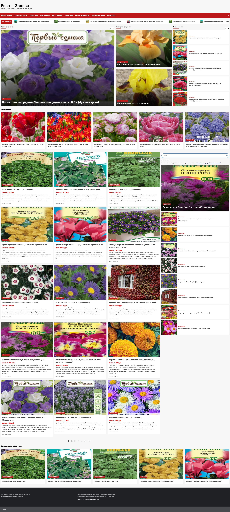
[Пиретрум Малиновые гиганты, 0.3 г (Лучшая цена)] (169, 327)
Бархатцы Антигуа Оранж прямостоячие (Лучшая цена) (132, 360)
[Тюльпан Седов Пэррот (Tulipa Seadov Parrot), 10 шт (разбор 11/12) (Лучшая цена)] (23, 127)
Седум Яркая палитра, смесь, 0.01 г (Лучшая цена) (194, 313)
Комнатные (34, 15)
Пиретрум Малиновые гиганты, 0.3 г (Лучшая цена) (194, 328)
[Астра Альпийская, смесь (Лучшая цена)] (134, 397)
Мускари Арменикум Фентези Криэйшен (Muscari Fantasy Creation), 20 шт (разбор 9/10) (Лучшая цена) (207, 145)
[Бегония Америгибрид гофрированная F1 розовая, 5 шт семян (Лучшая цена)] (180, 52)
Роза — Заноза (15, 6)
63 (84, 441)
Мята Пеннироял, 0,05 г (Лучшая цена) (121, 21)
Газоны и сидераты (82, 15)
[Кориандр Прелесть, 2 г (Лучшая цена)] (134, 169)
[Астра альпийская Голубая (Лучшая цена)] (80, 282)
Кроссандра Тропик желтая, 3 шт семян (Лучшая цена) (43, 21)
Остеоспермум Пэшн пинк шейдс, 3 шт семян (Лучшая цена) (197, 251)
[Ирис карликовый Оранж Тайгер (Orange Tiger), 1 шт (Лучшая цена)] (144, 48)
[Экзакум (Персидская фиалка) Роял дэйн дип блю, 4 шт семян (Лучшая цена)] (180, 37)
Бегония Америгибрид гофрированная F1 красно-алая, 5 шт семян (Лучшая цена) (206, 69)
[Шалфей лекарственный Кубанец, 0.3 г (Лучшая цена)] (80, 169)
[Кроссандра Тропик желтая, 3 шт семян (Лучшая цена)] (180, 83)
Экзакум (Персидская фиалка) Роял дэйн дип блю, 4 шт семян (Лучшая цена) (205, 38)
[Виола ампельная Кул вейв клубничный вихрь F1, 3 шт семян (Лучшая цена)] (80, 339)
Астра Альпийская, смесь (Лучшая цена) (125, 417)
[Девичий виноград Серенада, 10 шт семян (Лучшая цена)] (134, 282)
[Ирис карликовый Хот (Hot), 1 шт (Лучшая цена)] (144, 87)
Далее (89, 441)
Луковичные (45, 15)
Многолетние (57, 15)
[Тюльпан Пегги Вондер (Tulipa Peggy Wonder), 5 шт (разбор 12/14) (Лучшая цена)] (115, 127)
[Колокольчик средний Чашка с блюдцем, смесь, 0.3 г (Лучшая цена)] (27, 397)
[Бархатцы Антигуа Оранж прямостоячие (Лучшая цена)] (134, 339)
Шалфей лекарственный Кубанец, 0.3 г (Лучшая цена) (157, 21)
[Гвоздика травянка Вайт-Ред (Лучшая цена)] (27, 282)
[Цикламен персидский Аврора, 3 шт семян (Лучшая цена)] (180, 99)
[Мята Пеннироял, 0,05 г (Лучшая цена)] (27, 169)
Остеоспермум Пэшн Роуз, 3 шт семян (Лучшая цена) (23, 360)
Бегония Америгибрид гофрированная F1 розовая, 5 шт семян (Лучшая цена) (205, 53)
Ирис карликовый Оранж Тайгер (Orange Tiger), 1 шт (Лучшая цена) (139, 65)
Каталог (3, 509)
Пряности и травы (98, 15)
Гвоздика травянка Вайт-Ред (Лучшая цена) (20, 302)
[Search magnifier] (227, 155)
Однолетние (68, 15)
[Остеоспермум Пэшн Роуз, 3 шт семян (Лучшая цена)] (27, 339)
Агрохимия (111, 15)
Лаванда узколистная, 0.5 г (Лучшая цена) (32, 102)
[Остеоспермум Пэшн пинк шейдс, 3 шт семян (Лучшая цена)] (169, 250)
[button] (228, 15)
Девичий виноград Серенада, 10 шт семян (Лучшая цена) (132, 302)
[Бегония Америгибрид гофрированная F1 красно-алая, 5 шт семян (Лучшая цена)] (180, 68)
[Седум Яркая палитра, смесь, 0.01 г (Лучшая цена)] (169, 312)
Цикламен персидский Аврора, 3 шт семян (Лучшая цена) (84, 21)
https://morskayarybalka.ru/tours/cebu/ (208, 163)
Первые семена (6, 15)
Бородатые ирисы (20, 15)
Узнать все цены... (6, 203)
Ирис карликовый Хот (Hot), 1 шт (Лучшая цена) (133, 103)
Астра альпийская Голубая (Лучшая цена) (73, 302)
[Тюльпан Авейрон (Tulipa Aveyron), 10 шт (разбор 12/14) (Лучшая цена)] (161, 127)
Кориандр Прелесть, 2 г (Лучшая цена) (193, 21)
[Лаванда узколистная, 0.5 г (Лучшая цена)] (57, 68)
